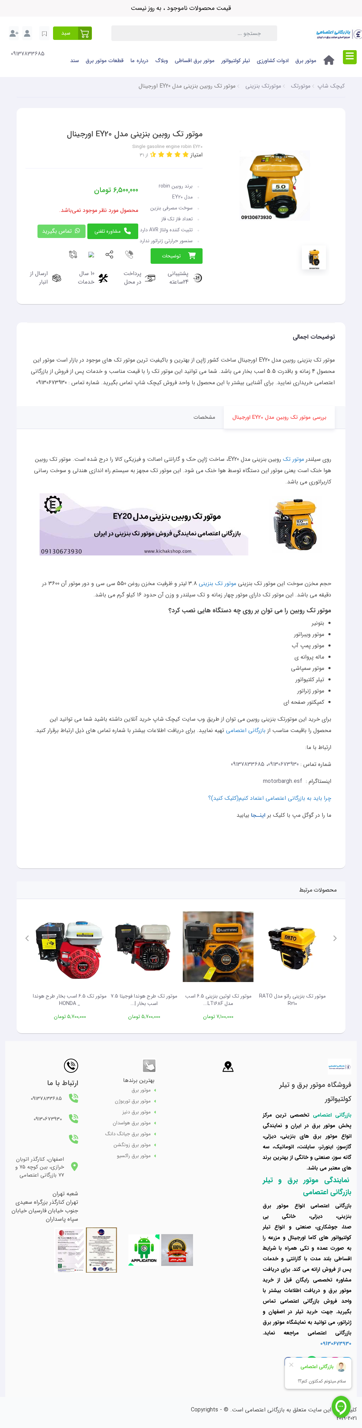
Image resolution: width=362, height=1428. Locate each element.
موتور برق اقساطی (195, 60)
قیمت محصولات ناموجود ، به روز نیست (181, 8)
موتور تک (293, 459)
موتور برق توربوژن (133, 1101)
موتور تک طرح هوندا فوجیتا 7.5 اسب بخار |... (144, 1000)
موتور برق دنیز (136, 1112)
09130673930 (283, 764)
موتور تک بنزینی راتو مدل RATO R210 (292, 1000)
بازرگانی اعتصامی (245, 730)
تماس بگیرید (58, 231)
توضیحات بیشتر (171, 258)
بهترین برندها (138, 1080)
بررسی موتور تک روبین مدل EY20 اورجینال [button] (279, 417)
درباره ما (139, 60)
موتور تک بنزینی (217, 583)
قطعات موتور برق (105, 60)
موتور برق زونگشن (132, 1145)
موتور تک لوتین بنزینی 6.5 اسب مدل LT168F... (218, 1000)
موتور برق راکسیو (134, 1156)
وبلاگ (161, 60)
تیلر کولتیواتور (235, 60)
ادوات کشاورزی (272, 60)
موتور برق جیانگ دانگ (128, 1134)
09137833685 (28, 54)
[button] (72, 33)
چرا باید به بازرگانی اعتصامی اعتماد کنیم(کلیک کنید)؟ (269, 798)
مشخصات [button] (204, 417)
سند (74, 60)
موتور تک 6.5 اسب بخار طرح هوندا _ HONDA (69, 1000)
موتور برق (305, 60)
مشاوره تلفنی (107, 231)
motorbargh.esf (282, 781)
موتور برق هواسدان (132, 1123)
